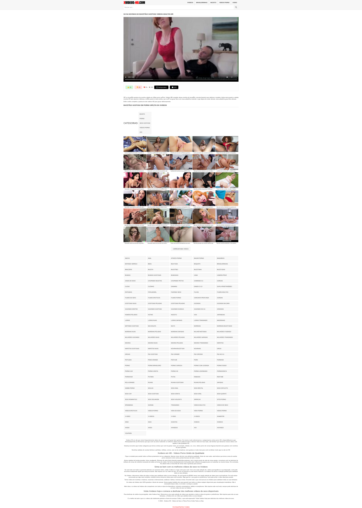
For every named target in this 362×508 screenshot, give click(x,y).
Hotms (150, 314)
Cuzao (127, 286)
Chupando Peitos (177, 281)
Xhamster (220, 416)
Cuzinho (151, 286)
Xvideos (190, 2)
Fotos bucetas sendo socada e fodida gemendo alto (227, 189)
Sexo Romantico (131, 399)
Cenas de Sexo (130, 281)
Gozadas (197, 303)
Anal (149, 258)
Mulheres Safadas (201, 337)
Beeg (150, 264)
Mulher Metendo (200, 331)
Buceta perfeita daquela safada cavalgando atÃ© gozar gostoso (158, 207)
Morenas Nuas (130, 331)
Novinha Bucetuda (177, 348)
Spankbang (129, 405)
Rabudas (197, 377)
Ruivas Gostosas (177, 382)
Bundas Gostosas (154, 275)
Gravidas (220, 309)
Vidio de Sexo (176, 410)
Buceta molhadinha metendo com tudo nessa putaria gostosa (135, 225)
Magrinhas (221, 320)
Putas (173, 377)
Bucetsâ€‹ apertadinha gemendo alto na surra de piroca (135, 207)
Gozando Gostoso (155, 309)
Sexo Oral (198, 394)
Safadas (220, 382)
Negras (127, 343)
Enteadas (128, 292)
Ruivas (150, 382)
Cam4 (196, 275)
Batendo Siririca (131, 264)
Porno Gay (129, 371)
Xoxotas (174, 422)
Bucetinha (198, 269)
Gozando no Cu (199, 309)
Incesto (213, 2)
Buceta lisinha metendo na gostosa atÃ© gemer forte (227, 207)
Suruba (150, 405)
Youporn (128, 433)
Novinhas (197, 348)
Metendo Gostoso (132, 326)
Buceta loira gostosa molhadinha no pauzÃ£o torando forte (181, 207)
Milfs (173, 326)
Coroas (220, 281)
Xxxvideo (220, 427)
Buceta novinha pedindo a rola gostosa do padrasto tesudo (227, 243)
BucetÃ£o (174, 269)
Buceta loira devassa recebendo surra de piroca (204, 225)
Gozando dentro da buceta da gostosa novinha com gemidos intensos (135, 243)
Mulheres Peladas (178, 337)
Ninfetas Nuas (153, 348)
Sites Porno (221, 399)
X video (127, 416)
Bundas (127, 275)
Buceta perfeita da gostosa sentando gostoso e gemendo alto (204, 189)
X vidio (173, 416)
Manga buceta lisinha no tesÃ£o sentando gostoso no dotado (158, 189)
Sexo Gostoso (145, 123)
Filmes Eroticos (154, 298)
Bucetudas (221, 269)
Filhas (196, 292)
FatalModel (152, 292)
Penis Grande (153, 360)
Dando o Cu (198, 286)
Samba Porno (130, 388)
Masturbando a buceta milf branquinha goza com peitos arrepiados (135, 171)
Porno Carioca (176, 365)
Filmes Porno (176, 298)
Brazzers (128, 269)
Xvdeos (196, 422)
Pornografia (222, 371)
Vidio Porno (198, 410)
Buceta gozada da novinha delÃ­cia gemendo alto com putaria (204, 243)
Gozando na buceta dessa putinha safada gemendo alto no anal (158, 171)
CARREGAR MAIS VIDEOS (181, 249)
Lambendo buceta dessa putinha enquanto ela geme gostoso (181, 171)
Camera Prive (222, 275)
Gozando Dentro (131, 309)
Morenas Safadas (177, 331)
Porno (142, 118)
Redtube (220, 377)
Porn (196, 360)
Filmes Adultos (222, 292)
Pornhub (220, 360)
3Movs (127, 258)
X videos (151, 416)
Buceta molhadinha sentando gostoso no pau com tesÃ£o (181, 225)
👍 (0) (129, 87)
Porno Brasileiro (154, 365)
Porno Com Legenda (201, 365)
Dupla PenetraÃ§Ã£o (224, 286)
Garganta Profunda (201, 298)
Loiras (127, 320)
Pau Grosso (198, 354)
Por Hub (174, 360)
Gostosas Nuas (130, 303)
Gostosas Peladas (155, 303)
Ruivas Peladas (199, 382)
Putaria (151, 377)
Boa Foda (174, 264)
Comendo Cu (198, 281)
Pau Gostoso (153, 354)
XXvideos (174, 427)
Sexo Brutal (198, 388)
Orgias (127, 354)
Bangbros (220, 258)
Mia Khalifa (152, 326)
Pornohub (129, 377)
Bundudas (174, 275)
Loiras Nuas (152, 320)
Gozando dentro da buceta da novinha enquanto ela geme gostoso (158, 243)
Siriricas (197, 399)
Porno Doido (222, 365)
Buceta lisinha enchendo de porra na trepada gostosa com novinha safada (158, 225)
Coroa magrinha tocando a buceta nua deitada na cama (135, 153)
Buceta (142, 114)
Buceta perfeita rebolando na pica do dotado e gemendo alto (227, 225)
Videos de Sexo (222, 405)
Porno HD (174, 371)
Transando (175, 405)
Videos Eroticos (131, 410)
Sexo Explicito (222, 388)
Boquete (197, 264)
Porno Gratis (153, 371)
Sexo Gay (128, 394)
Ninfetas (220, 343)
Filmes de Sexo (130, 298)
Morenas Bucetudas (224, 326)
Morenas (197, 326)
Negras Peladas (177, 343)
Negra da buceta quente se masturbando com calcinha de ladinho (227, 153)
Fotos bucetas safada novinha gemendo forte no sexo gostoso (204, 207)
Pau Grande (175, 354)
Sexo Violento (176, 399)
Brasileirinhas (201, 2)
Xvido (150, 427)
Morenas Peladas (154, 331)
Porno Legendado (200, 371)
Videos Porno (224, 2)
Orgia (219, 348)
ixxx (195, 314)
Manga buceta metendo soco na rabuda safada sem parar (204, 171)
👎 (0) (138, 87)
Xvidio (235, 2)
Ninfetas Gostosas (132, 348)
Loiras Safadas (176, 320)
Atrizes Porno (176, 258)
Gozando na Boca (177, 309)
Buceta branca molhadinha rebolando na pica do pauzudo (181, 189)
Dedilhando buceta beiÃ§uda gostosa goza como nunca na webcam (181, 153)
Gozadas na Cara (223, 303)
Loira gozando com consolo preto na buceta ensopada (204, 153)
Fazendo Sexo (176, 292)
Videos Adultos (199, 405)
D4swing (174, 286)
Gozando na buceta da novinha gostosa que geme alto (135, 189)
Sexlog (150, 388)
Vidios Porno (222, 410)
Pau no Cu (220, 354)
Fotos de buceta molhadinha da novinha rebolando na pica (181, 243)
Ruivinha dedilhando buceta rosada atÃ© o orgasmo (158, 153)
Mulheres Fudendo (224, 331)
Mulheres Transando (225, 337)
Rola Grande (129, 382)
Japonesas (221, 314)
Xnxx (149, 422)
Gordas (220, 298)
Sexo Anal (174, 388)
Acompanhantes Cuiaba (181, 507)
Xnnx (127, 422)
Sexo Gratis (175, 394)
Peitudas (128, 360)
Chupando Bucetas (155, 281)
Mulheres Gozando (132, 337)
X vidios (197, 416)
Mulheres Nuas (153, 337)
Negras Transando (201, 343)
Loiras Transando (200, 320)
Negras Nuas (152, 343)
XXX (141, 132)
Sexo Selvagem (153, 399)
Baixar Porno (199, 258)
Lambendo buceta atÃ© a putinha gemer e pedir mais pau (227, 171)
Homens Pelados (131, 314)
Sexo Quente (221, 394)
